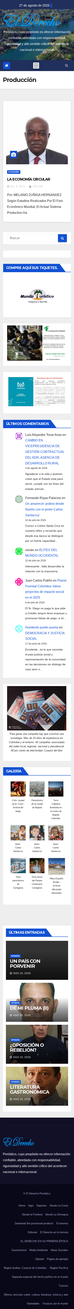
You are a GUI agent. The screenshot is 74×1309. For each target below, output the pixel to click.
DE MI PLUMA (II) (29, 1008)
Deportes (42, 1205)
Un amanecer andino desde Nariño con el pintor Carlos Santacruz (44, 509)
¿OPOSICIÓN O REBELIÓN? (27, 1047)
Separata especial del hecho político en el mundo (40, 1276)
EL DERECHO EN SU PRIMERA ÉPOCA (44, 1241)
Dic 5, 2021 (17, 186)
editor (37, 186)
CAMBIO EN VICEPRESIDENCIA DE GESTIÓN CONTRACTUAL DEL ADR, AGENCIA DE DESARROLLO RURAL (44, 452)
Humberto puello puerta (41, 627)
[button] (66, 65)
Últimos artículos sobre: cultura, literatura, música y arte (36, 1294)
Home (22, 1205)
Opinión (15, 956)
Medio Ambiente (38, 1250)
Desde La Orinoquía (56, 1214)
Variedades (33, 1303)
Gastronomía (19, 1250)
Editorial (32, 1232)
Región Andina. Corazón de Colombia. (25, 1267)
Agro (31, 1205)
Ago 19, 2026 (22, 973)
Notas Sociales (59, 1250)
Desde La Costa (59, 1205)
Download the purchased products (34, 1223)
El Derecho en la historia (54, 1232)
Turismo (63, 1285)
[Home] (6, 65)
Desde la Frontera (32, 1214)
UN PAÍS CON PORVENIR (25, 963)
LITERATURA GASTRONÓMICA (29, 1089)
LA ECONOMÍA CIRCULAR (28, 179)
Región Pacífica (59, 1267)
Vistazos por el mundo (55, 1303)
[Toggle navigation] (36, 65)
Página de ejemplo (57, 1259)
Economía (13, 172)
